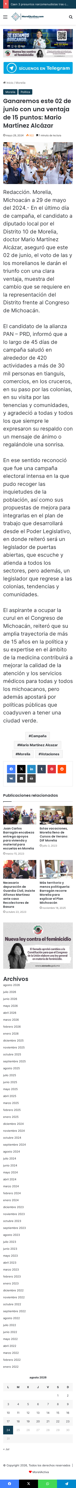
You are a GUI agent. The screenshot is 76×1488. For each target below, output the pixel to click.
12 (28, 1412)
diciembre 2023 (13, 1207)
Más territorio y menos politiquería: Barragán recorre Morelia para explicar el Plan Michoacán (55, 893)
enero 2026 (11, 1033)
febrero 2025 (12, 1110)
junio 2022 (10, 1332)
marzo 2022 (11, 1352)
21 (47, 1421)
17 (8, 1421)
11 (18, 1412)
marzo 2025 (11, 1103)
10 (8, 1412)
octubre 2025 (12, 1054)
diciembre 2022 (13, 1290)
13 (38, 1412)
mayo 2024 (10, 1172)
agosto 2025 (11, 1068)
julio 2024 (9, 1158)
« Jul (6, 1449)
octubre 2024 (12, 1137)
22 (58, 1421)
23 (67, 1421)
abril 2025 (9, 1096)
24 (8, 1430)
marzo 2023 (11, 1269)
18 (18, 1421)
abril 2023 (9, 1262)
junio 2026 (10, 998)
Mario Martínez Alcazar (38, 745)
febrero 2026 (12, 1026)
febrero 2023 (12, 1276)
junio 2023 (10, 1248)
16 (67, 1412)
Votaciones (50, 754)
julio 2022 (9, 1325)
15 (57, 1412)
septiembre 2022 (14, 1311)
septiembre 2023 (14, 1228)
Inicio (9, 82)
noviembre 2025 (14, 1047)
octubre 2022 (12, 1304)
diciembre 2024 (13, 1123)
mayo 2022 (10, 1339)
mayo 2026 (10, 1005)
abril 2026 (9, 1012)
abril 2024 (9, 1179)
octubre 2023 (12, 1221)
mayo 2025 (10, 1089)
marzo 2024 (11, 1186)
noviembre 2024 (14, 1130)
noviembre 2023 (14, 1214)
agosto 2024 (11, 1151)
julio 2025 (9, 1075)
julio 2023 (9, 1241)
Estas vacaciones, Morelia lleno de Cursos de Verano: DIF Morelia (54, 834)
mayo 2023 (10, 1255)
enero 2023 (11, 1283)
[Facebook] (11, 769)
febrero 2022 (12, 1359)
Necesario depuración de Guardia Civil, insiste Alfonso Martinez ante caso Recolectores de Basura (19, 895)
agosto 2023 (11, 1234)
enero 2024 (11, 1200)
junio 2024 (10, 1165)
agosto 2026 (11, 985)
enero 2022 (11, 1366)
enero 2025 (11, 1116)
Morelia (20, 82)
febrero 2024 (12, 1193)
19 (28, 1421)
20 (38, 1421)
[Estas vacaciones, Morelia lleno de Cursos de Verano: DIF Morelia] (56, 815)
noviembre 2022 (14, 1297)
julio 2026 (9, 992)
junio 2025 (10, 1082)
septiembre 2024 (14, 1144)
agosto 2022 (11, 1318)
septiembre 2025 (14, 1061)
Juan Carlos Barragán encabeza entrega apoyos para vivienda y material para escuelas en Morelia (18, 838)
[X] (21, 769)
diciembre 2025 (13, 1040)
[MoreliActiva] (27, 17)
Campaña (38, 736)
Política (25, 92)
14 (47, 1412)
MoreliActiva (41, 1472)
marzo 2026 (11, 1019)
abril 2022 (9, 1346)
